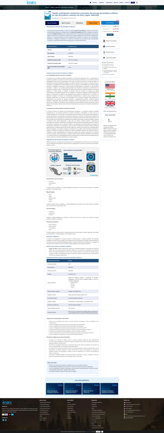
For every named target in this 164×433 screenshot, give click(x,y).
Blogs (41, 416)
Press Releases (43, 418)
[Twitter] (8, 420)
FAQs (69, 414)
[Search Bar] (137, 2)
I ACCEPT (98, 431)
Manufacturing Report (44, 414)
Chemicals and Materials (97, 410)
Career (69, 402)
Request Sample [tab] (93, 23)
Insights (121, 2)
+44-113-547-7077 (129, 412)
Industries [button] (101, 2)
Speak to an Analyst (110, 46)
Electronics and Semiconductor (98, 414)
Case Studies (43, 419)
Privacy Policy (88, 431)
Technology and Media (96, 425)
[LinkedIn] (3, 420)
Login (133, 2)
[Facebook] (6, 420)
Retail (93, 423)
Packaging (94, 421)
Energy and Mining (96, 416)
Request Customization (111, 40)
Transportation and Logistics (98, 427)
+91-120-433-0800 (129, 417)
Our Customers (71, 410)
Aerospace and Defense (97, 402)
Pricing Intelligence (44, 412)
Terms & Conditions (72, 404)
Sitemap (69, 418)
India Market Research (44, 404)
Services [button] (95, 2)
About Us (116, 2)
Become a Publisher (72, 412)
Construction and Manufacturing (98, 412)
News (69, 416)
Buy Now (110, 34)
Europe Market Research (45, 408)
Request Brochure (110, 52)
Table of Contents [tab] (65, 23)
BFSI (93, 408)
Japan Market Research (45, 406)
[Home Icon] (90, 2)
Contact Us (127, 2)
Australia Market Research (45, 402)
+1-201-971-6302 (128, 406)
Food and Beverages (96, 418)
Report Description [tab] (52, 23)
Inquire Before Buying (111, 57)
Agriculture (94, 404)
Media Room (109, 2)
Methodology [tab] (79, 23)
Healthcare (94, 419)
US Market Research (44, 410)
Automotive (94, 406)
